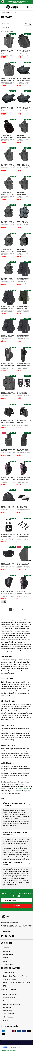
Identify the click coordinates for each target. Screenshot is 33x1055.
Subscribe (16, 905)
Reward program (8, 1001)
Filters (27, 24)
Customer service (9, 997)
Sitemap (6, 958)
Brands (5, 1020)
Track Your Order (8, 973)
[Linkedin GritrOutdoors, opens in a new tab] (13, 936)
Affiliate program (8, 954)
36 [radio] (5, 601)
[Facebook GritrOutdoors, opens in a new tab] (2, 936)
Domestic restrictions (10, 994)
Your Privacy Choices (14, 1047)
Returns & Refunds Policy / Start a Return (16, 983)
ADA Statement (8, 1017)
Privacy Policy (17, 1008)
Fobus (27, 788)
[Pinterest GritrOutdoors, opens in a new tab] (9, 936)
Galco (15, 788)
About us (6, 948)
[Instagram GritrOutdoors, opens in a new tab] (6, 936)
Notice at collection (9, 1050)
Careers (5, 961)
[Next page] (25, 609)
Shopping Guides (8, 964)
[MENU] (2, 7)
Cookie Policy (17, 1011)
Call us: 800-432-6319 (10, 923)
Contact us (6, 951)
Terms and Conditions (17, 1014)
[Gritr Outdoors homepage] (12, 7)
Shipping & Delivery (9, 979)
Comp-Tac (21, 788)
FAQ (4, 986)
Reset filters (5, 27)
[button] (2, 23)
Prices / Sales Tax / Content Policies (15, 976)
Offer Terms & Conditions (11, 1004)
